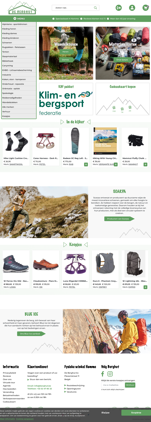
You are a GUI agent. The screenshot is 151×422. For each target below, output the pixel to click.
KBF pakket (66, 87)
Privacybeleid (9, 373)
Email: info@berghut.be (39, 386)
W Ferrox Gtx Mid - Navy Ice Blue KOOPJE (25, 281)
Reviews (7, 376)
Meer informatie (7, 419)
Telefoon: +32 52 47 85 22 (39, 389)
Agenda (7, 386)
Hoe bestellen (9, 389)
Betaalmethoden (11, 395)
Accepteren (136, 413)
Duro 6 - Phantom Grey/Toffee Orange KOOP (115, 281)
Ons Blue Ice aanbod (30, 334)
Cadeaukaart (9, 402)
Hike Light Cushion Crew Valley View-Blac (25, 158)
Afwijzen (105, 413)
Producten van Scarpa (118, 219)
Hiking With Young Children (107, 158)
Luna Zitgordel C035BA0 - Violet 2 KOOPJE (84, 281)
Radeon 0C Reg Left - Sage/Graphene (81, 158)
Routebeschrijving (75, 385)
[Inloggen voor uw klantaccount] (132, 8)
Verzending (8, 392)
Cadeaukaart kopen (123, 87)
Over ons (7, 379)
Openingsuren (74, 389)
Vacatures (71, 392)
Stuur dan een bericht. (41, 379)
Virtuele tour (9, 382)
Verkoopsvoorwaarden (14, 398)
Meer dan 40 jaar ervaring (122, 19)
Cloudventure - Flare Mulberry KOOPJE (52, 281)
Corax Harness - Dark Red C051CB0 (50, 158)
